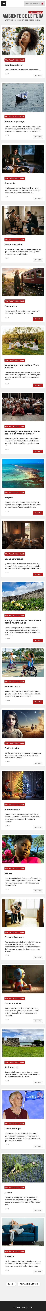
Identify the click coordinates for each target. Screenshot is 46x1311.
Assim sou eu (11, 1067)
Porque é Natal (12, 809)
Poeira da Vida (11, 748)
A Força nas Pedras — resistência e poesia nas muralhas (22, 621)
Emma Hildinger (12, 1129)
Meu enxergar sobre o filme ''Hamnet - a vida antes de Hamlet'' (22, 432)
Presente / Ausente (14, 937)
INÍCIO (10, 1284)
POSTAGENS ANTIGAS (29, 1284)
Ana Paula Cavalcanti (15, 60)
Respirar (8, 497)
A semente (9, 183)
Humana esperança (14, 121)
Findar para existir (13, 244)
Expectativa (10, 306)
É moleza (9, 1256)
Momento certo (12, 686)
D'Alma (8, 1192)
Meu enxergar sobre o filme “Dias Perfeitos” (21, 366)
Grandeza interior (13, 65)
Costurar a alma (12, 1003)
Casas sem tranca (13, 559)
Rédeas (8, 873)
